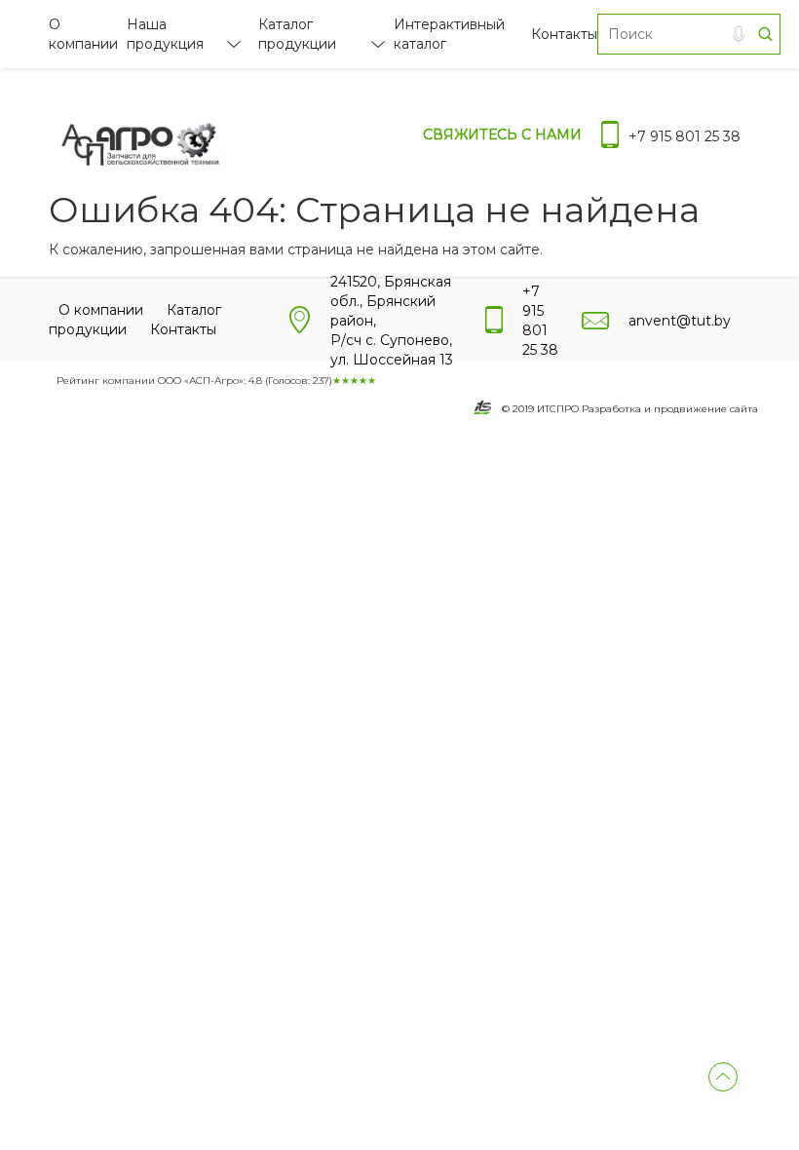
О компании (100, 310)
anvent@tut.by (679, 320)
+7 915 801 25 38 (684, 136)
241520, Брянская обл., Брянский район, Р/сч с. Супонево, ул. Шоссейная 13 (391, 320)
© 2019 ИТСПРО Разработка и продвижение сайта (630, 408)
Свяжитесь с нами (502, 134)
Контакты (564, 34)
